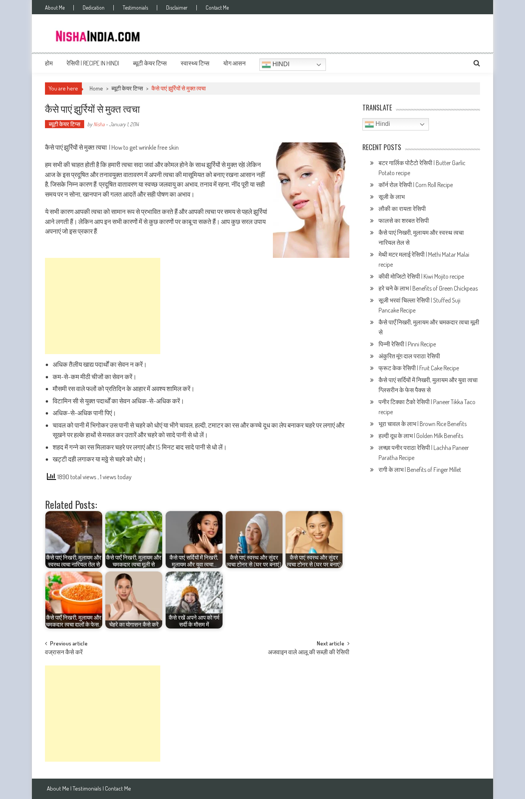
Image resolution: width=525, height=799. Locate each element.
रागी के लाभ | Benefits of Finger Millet (420, 469)
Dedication (94, 7)
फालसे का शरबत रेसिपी (404, 220)
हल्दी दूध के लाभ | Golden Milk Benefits (421, 436)
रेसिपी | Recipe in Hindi (92, 63)
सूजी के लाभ (392, 197)
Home (96, 88)
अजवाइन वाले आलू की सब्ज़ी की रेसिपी (308, 653)
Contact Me (217, 7)
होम (49, 63)
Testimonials (135, 7)
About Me (55, 7)
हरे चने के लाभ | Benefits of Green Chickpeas (429, 288)
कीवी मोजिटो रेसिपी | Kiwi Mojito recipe (422, 276)
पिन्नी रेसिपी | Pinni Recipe (408, 344)
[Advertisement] (102, 306)
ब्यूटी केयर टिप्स (150, 63)
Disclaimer (177, 7)
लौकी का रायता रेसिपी (402, 208)
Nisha (99, 124)
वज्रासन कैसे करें (64, 653)
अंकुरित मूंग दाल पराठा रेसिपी (409, 356)
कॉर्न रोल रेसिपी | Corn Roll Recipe (416, 185)
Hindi (280, 64)
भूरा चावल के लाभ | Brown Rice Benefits (423, 424)
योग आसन (234, 63)
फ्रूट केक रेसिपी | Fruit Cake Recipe (419, 368)
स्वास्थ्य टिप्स (195, 63)
